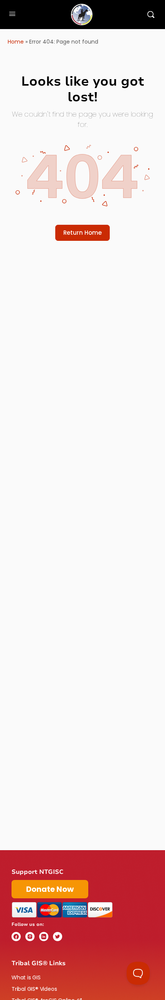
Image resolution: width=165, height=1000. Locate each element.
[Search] (150, 14)
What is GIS (26, 977)
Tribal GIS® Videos (34, 989)
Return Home (82, 233)
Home (16, 41)
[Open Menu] (12, 14)
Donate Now (50, 889)
